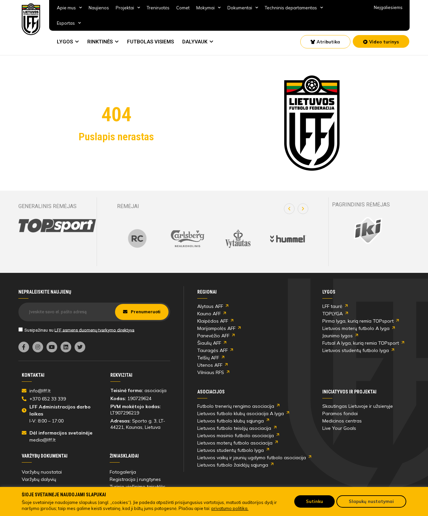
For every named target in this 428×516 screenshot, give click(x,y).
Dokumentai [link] (239, 7)
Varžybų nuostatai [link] (42, 472)
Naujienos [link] (99, 7)
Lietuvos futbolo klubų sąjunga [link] (230, 421)
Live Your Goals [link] (339, 428)
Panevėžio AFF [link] (213, 336)
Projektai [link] (125, 7)
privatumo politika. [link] (229, 508)
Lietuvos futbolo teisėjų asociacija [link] (234, 428)
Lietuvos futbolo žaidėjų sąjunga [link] (232, 465)
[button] (289, 208)
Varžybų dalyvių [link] (39, 479)
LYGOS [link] (65, 42)
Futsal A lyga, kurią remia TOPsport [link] (360, 343)
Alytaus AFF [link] (210, 306)
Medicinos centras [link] (342, 421)
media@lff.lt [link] (42, 440)
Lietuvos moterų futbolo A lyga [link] (356, 328)
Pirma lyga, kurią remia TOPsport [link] (358, 321)
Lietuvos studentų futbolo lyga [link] (355, 350)
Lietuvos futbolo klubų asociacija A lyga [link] (240, 413)
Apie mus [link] (66, 7)
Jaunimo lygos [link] (337, 336)
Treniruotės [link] (158, 7)
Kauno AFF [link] (209, 314)
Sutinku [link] (314, 501)
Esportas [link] (66, 23)
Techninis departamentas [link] (291, 7)
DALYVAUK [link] (194, 42)
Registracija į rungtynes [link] (135, 479)
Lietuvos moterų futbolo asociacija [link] (235, 443)
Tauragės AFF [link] (212, 350)
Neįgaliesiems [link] (388, 7)
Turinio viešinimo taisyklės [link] (138, 487)
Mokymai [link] (205, 7)
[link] (31, 19)
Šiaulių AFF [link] (209, 343)
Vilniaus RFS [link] (210, 372)
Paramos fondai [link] (340, 413)
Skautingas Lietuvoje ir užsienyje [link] (357, 406)
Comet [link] (183, 7)
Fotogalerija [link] (123, 472)
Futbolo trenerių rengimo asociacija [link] (235, 406)
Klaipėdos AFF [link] (212, 321)
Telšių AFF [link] (208, 358)
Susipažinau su (79, 329)
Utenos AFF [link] (209, 365)
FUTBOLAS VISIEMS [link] (150, 42)
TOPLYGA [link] (332, 314)
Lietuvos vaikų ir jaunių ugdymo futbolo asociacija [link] (251, 458)
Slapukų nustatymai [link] (371, 501)
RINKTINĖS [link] (100, 42)
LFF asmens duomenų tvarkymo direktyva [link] (94, 329)
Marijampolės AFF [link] (216, 328)
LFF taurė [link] (332, 306)
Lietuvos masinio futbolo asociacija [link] (235, 436)
